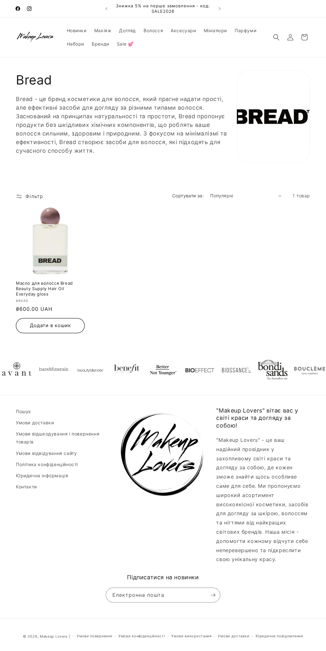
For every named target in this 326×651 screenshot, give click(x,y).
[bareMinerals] (45, 370)
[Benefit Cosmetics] (118, 370)
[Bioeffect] (191, 370)
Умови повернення (94, 636)
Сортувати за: (188, 195)
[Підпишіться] (213, 595)
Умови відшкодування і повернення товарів (57, 437)
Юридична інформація (42, 475)
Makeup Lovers (54, 636)
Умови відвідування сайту (46, 453)
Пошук (23, 411)
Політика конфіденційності (47, 464)
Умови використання (191, 636)
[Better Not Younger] (155, 370)
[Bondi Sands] (264, 370)
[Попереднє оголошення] (106, 9)
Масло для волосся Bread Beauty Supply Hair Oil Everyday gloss (44, 288)
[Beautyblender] (81, 370)
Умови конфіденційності (141, 636)
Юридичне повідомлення (279, 636)
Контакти (26, 486)
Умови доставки (35, 422)
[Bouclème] (301, 370)
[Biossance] (228, 370)
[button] (276, 37)
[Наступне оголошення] (220, 9)
